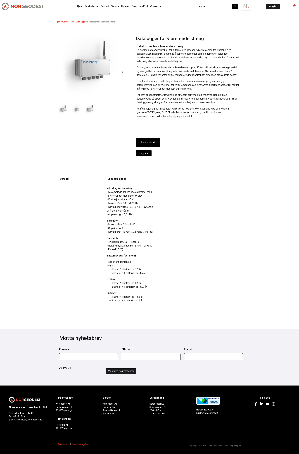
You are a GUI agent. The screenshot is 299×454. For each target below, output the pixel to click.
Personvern (63, 444)
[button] (91, 6)
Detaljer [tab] (64, 178)
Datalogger (80, 22)
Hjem (58, 22)
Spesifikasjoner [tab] (117, 178)
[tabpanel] (79, 186)
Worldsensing (68, 22)
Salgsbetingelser (80, 444)
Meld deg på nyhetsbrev (121, 371)
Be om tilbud (148, 142)
